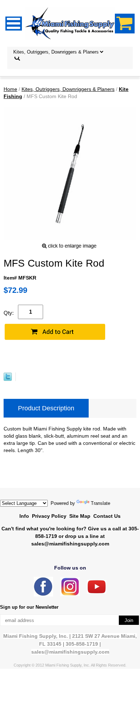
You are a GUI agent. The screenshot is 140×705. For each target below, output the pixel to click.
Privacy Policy (49, 516)
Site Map (79, 516)
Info (24, 516)
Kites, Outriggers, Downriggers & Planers (68, 89)
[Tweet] (8, 379)
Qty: (9, 313)
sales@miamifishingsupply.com (70, 544)
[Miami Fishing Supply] (43, 595)
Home (10, 89)
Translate (100, 503)
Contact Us (107, 516)
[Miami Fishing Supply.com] (96, 592)
